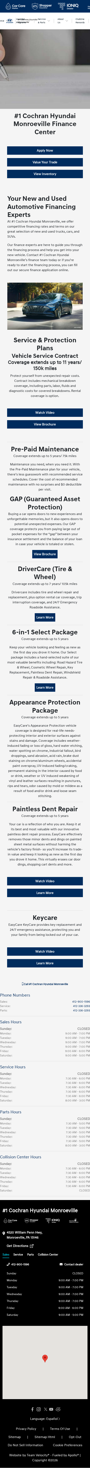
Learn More (45, 617)
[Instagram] (39, 1409)
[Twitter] (45, 1409)
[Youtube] (51, 1409)
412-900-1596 (81, 1001)
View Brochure (45, 424)
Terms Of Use (60, 1429)
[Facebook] (32, 1409)
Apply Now (45, 150)
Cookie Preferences (67, 1445)
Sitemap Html (45, 1437)
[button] (45, 1358)
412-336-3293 (81, 1006)
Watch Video (44, 413)
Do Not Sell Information (25, 1445)
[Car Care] (10, 1220)
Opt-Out (75, 1437)
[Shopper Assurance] (31, 1220)
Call (45, 984)
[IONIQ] (52, 1220)
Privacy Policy (26, 1429)
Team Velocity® (38, 1455)
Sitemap (14, 1437)
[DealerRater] (57, 1409)
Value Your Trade (45, 162)
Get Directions (18, 1246)
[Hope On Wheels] (74, 1220)
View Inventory (45, 174)
